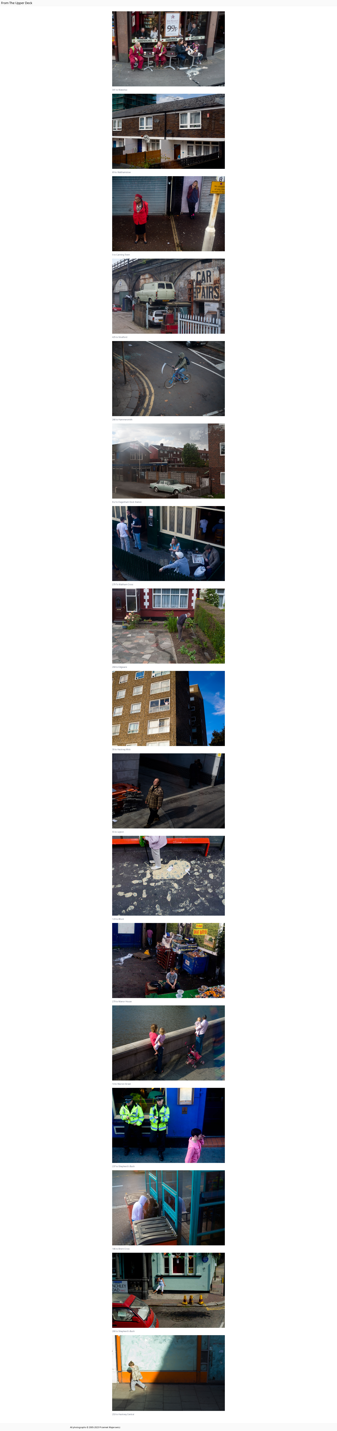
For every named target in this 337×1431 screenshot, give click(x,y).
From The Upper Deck (16, 3)
